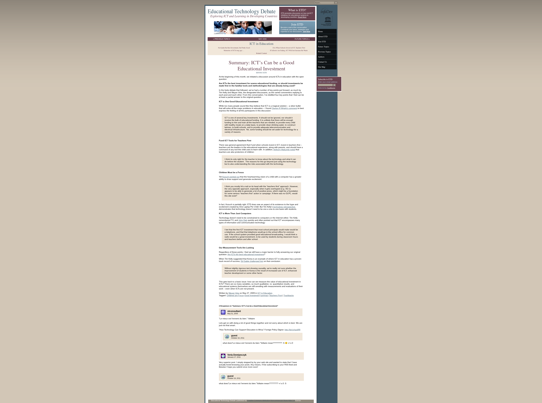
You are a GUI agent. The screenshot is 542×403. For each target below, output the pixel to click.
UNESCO (324, 16)
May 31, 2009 (232, 314)
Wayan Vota (261, 73)
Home (320, 31)
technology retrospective (284, 207)
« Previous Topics (221, 39)
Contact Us (322, 61)
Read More (302, 17)
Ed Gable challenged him (252, 261)
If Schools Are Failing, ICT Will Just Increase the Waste (289, 50)
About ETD (322, 36)
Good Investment (252, 295)
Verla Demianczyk (236, 355)
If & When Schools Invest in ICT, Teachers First (289, 48)
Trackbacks (289, 295)
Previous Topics (324, 51)
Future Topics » (302, 39)
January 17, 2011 (234, 357)
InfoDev (324, 9)
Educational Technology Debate (242, 10)
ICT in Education (261, 43)
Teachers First (275, 295)
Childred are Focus (235, 295)
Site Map (321, 67)
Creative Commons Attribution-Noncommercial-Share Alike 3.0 (271, 401)
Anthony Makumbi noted (284, 149)
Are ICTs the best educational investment (246, 254)
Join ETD (322, 41)
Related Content (261, 53)
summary (264, 295)
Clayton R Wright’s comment (284, 108)
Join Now (306, 32)
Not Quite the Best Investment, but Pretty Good (234, 48)
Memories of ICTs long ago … (234, 50)
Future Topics (323, 46)
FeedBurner (331, 88)
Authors (321, 56)
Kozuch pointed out (231, 177)
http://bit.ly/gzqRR (292, 330)
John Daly (243, 220)
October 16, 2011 (237, 338)
